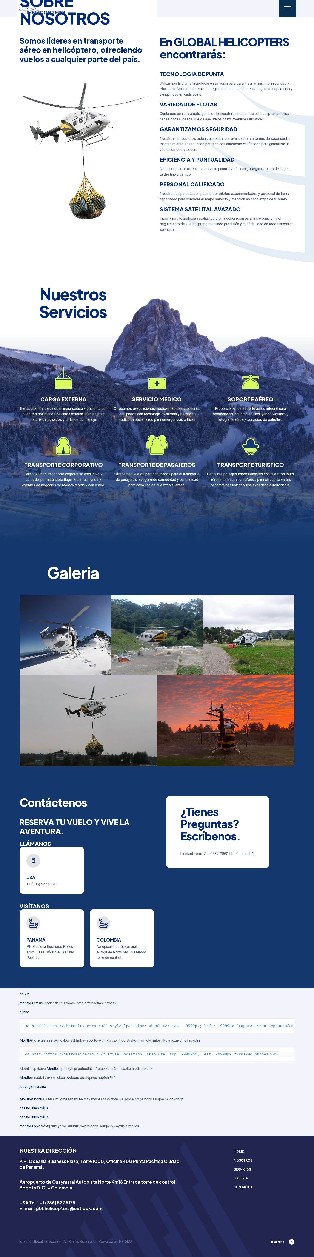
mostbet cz (29, 1003)
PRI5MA (125, 1241)
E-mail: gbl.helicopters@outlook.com (61, 1208)
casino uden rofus (34, 1108)
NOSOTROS (243, 1160)
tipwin (24, 994)
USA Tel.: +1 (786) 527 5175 (47, 1202)
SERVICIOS (242, 1169)
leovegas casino (33, 1086)
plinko (24, 1012)
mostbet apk (30, 1126)
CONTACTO (243, 1187)
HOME (239, 1152)
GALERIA (241, 1178)
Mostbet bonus (32, 1099)
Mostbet (26, 1040)
